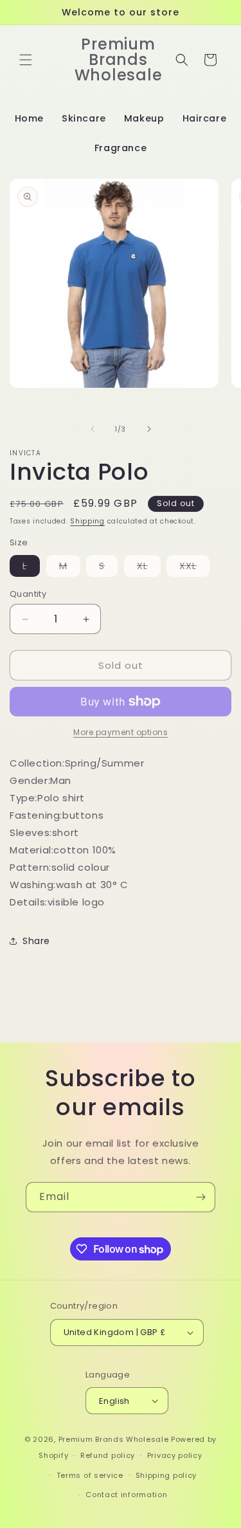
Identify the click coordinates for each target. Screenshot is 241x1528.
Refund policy (107, 1455)
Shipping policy (166, 1475)
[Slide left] (92, 429)
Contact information (126, 1494)
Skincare (84, 118)
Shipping (87, 521)
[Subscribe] (200, 1197)
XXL (194, 568)
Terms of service (90, 1475)
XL (149, 568)
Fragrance (120, 147)
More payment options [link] (120, 732)
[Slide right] (149, 429)
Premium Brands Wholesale (113, 1439)
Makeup (144, 118)
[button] (26, 60)
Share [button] (36, 940)
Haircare (205, 118)
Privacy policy (174, 1455)
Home (29, 118)
